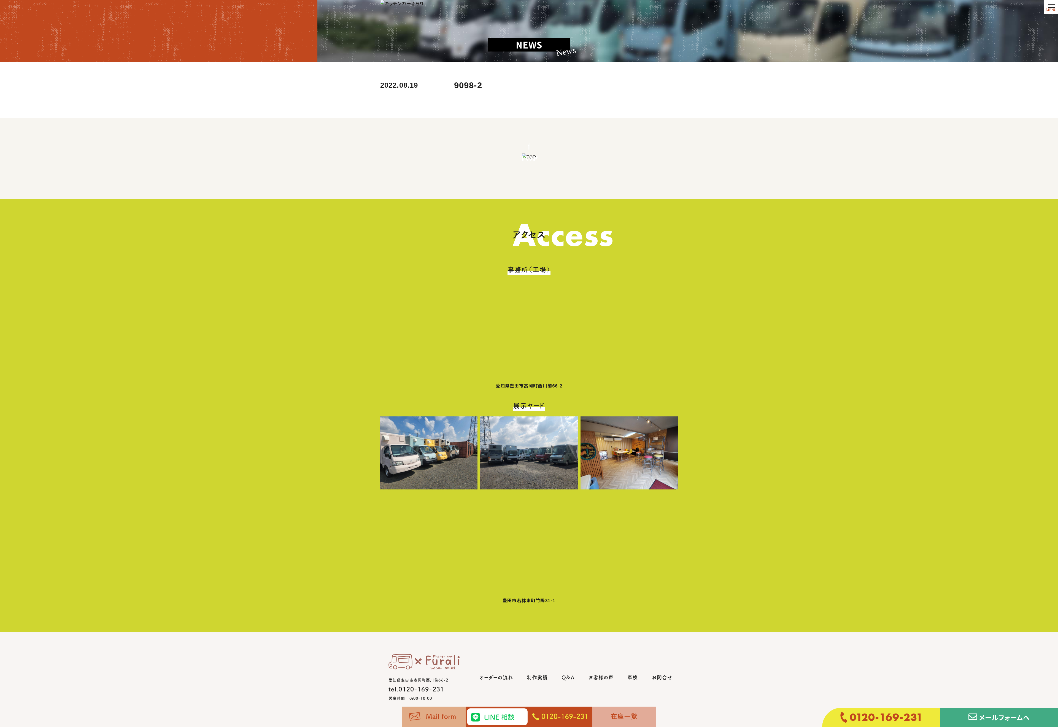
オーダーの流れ (496, 677)
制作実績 (537, 677)
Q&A (568, 677)
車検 (632, 677)
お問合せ (662, 677)
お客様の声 (601, 677)
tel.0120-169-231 (416, 689)
